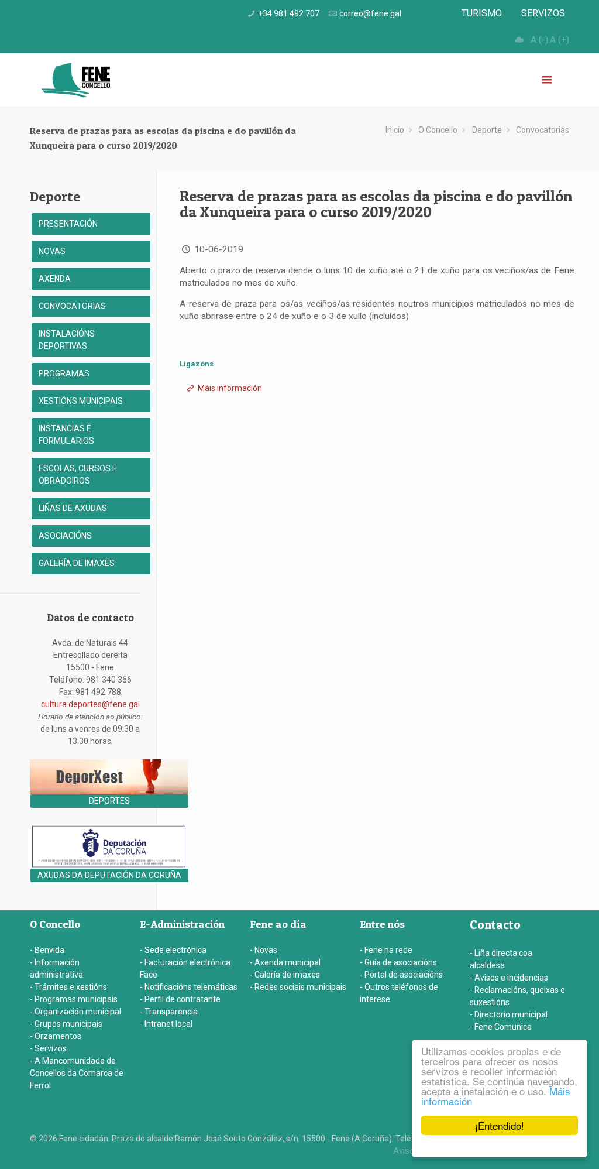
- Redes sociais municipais (298, 987)
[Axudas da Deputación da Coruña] (109, 865)
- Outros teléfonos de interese (399, 993)
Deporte (487, 130)
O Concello (437, 130)
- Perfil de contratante (180, 999)
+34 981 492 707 (288, 13)
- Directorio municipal (509, 1014)
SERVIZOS (543, 13)
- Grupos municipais (66, 1024)
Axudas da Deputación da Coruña (109, 875)
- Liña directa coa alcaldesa (501, 959)
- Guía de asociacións (398, 962)
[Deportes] (109, 791)
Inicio (394, 130)
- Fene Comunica (501, 1026)
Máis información (229, 388)
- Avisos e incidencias (509, 977)
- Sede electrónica (173, 950)
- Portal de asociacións (401, 974)
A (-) (539, 40)
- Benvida (47, 950)
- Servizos (48, 1048)
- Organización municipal (75, 1011)
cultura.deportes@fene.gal (90, 704)
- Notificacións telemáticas (188, 987)
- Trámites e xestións (68, 987)
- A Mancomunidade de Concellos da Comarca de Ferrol (76, 1073)
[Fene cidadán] (76, 79)
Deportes (109, 800)
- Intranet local (166, 1024)
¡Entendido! (499, 1125)
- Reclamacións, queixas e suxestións (517, 996)
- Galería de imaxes (285, 974)
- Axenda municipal (285, 962)
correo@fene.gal (370, 13)
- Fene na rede (386, 950)
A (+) (559, 40)
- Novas (263, 950)
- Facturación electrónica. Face (186, 968)
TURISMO (482, 13)
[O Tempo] (519, 40)
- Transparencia (169, 1011)
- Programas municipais (74, 999)
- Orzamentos (55, 1036)
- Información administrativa (56, 968)
